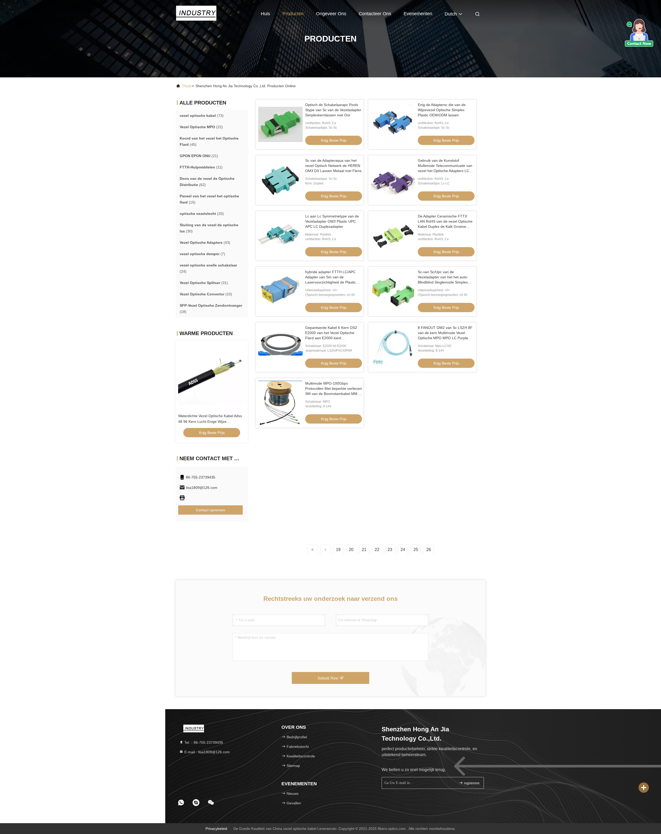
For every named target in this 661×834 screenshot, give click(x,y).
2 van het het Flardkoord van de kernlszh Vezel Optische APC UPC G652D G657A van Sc (211, 421)
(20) (202, 214)
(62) (207, 181)
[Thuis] (196, 13)
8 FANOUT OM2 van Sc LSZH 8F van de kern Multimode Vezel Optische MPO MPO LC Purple (445, 333)
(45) (209, 141)
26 (428, 549)
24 (402, 549)
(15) (209, 199)
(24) (208, 268)
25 (415, 549)
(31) (204, 283)
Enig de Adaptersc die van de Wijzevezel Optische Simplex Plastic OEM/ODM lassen (442, 110)
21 (364, 549)
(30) (209, 228)
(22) (201, 127)
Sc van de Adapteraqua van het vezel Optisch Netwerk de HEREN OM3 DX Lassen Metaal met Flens (333, 165)
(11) (201, 167)
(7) (202, 254)
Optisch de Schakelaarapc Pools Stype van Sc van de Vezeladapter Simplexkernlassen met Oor (333, 110)
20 (351, 549)
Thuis (186, 86)
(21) (199, 156)
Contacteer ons (375, 13)
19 (338, 549)
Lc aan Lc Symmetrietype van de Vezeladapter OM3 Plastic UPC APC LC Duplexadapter (332, 221)
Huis (265, 13)
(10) (206, 294)
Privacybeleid (216, 829)
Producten (293, 13)
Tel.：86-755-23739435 (203, 742)
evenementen (418, 13)
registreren (471, 783)
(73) (202, 116)
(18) (211, 308)
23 (390, 549)
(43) (205, 242)
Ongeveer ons (331, 13)
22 (377, 549)
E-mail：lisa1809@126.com (206, 752)
